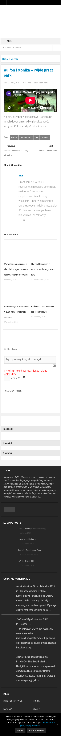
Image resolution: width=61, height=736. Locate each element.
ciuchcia (14, 137)
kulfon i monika (26, 137)
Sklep (36, 709)
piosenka (45, 137)
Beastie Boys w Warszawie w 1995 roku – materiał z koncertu (16, 312)
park (36, 137)
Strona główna (13, 701)
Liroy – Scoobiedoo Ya (27, 539)
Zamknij (20, 730)
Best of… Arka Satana (48, 148)
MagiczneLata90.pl (12, 477)
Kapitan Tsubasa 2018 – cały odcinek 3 (16, 150)
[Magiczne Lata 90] (30, 21)
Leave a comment (41, 83)
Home (5, 59)
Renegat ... (25, 624)
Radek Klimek (22, 586)
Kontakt (8, 709)
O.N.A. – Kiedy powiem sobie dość (32, 528)
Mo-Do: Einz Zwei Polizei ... (33, 661)
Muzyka (14, 59)
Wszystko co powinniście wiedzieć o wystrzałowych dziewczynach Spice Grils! (16, 269)
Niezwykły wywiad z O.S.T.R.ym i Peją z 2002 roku (43, 269)
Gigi (21, 175)
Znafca (19, 619)
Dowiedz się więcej (36, 730)
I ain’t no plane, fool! (26, 561)
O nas (36, 701)
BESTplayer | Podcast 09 (12, 48)
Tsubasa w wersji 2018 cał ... (34, 591)
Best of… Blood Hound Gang (29, 550)
